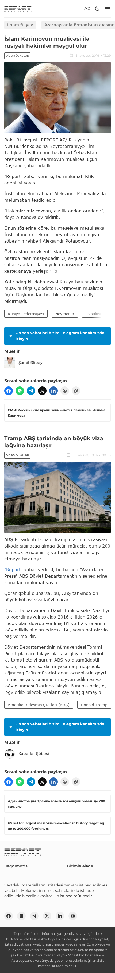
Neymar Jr (64, 313)
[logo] (18, 8)
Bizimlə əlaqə (80, 866)
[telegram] (31, 390)
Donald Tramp (94, 704)
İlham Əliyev (20, 24)
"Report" (13, 569)
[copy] (76, 390)
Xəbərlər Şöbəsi (33, 753)
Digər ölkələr (17, 56)
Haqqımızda (16, 866)
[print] (64, 390)
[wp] (20, 390)
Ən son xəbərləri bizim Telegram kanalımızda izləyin (60, 336)
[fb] (8, 390)
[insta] (21, 916)
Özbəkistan (96, 313)
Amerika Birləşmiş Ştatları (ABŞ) (39, 704)
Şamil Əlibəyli (31, 362)
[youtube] (72, 916)
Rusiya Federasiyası (26, 313)
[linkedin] (53, 390)
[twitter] (42, 390)
